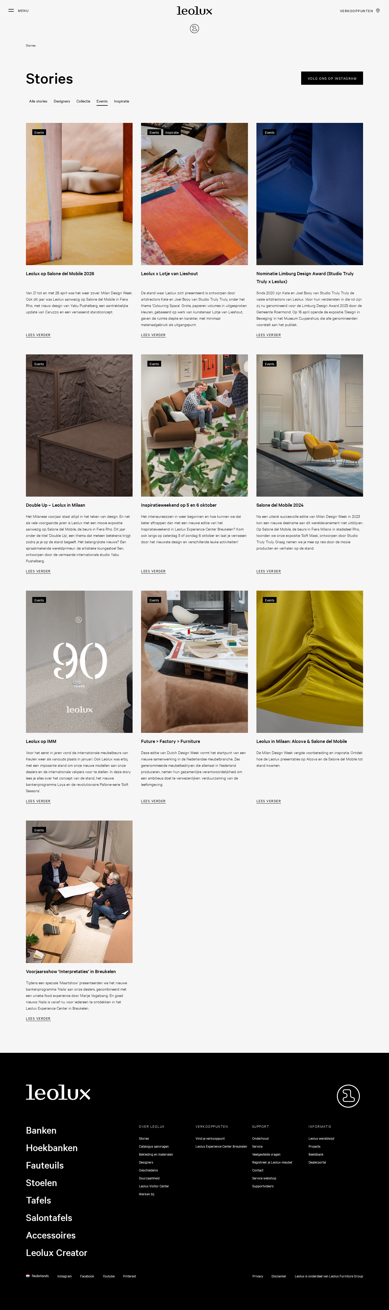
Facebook (87, 1275)
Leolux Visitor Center (154, 1185)
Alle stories (38, 101)
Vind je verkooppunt (210, 1138)
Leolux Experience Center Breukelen (221, 1146)
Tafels (38, 1200)
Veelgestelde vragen (266, 1154)
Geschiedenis (148, 1170)
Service (257, 1146)
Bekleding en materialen (156, 1154)
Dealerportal (317, 1162)
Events (102, 101)
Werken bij (146, 1193)
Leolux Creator (57, 1252)
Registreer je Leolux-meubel (272, 1162)
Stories (144, 1138)
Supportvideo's (263, 1185)
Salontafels (49, 1217)
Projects (314, 1146)
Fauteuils (45, 1165)
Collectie (83, 101)
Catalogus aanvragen (154, 1146)
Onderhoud (260, 1138)
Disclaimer (279, 1275)
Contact (257, 1170)
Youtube (109, 1275)
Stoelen (41, 1182)
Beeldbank (316, 1154)
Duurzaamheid (149, 1177)
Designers (62, 101)
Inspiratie (121, 101)
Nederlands (40, 1276)
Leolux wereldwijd (321, 1138)
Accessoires (51, 1235)
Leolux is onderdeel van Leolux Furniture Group (329, 1275)
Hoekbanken (52, 1147)
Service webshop (264, 1177)
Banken (41, 1130)
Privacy (257, 1275)
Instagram (64, 1275)
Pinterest (129, 1275)
